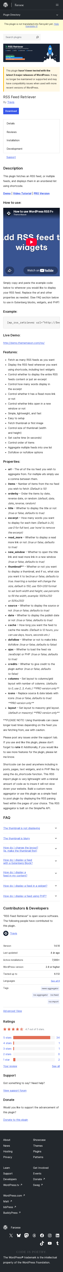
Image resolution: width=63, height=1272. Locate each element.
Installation (13, 140)
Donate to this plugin (15, 1119)
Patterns (38, 1157)
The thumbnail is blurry (16, 838)
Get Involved (41, 1167)
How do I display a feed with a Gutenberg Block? (18, 861)
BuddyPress (12, 1212)
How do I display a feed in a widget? (25, 885)
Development (14, 148)
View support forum (14, 1090)
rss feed (54, 995)
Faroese (16, 1227)
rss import (53, 1001)
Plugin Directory (11, 14)
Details (11, 123)
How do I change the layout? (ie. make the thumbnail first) (20, 849)
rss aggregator (40, 995)
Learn (6, 1167)
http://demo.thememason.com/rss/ (24, 343)
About (6, 1139)
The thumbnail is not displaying (21, 828)
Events (37, 1173)
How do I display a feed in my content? (15, 874)
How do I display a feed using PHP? (25, 896)
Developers (10, 1179)
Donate (39, 1179)
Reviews (12, 132)
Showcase (39, 1139)
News (6, 1145)
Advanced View (12, 1011)
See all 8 (55, 981)
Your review (10, 1066)
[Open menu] (58, 5)
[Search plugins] (37, 37)
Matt (7, 1201)
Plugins (37, 1151)
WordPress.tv (12, 1185)
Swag (38, 1185)
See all (56, 1066)
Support (11, 157)
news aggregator (50, 988)
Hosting (7, 1151)
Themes (38, 1145)
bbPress (9, 1207)
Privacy (7, 1157)
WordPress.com (14, 1195)
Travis (10, 102)
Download (11, 111)
